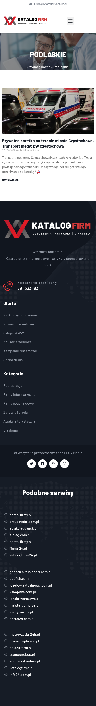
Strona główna (38, 67)
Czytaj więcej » (11, 179)
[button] (70, 21)
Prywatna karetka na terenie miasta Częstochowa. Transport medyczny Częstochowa (48, 143)
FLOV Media (73, 452)
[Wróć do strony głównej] (25, 20)
